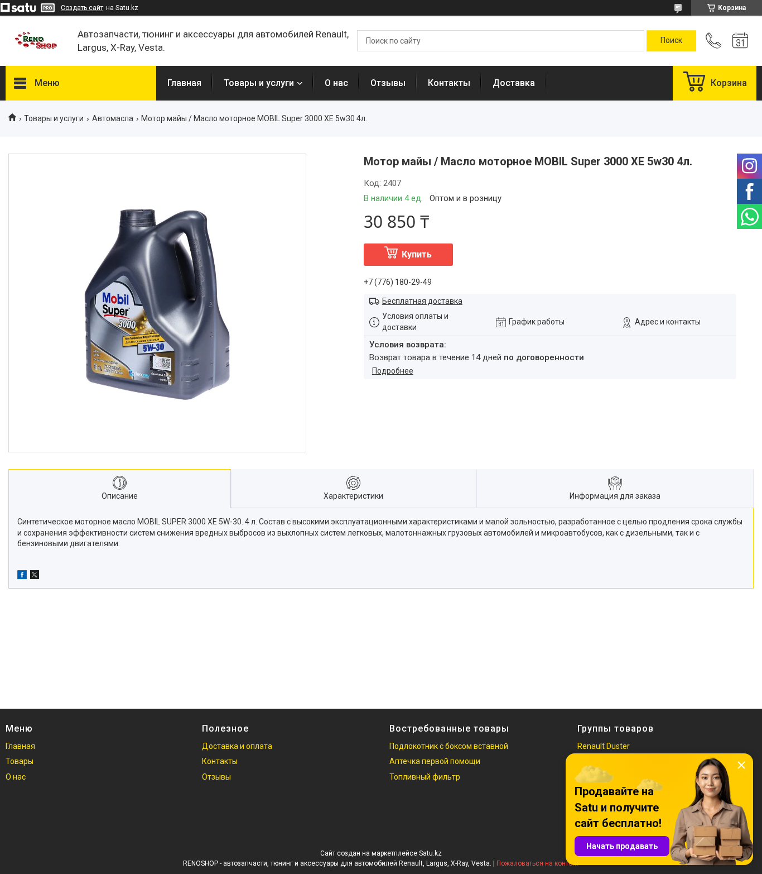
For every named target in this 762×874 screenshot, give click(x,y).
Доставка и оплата (237, 746)
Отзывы (388, 83)
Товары (19, 761)
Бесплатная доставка (422, 301)
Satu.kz (430, 853)
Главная (184, 83)
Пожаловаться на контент (537, 863)
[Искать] (671, 40)
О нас (336, 83)
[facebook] (22, 576)
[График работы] (740, 41)
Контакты (449, 83)
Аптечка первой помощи (434, 761)
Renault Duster (603, 746)
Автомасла (112, 118)
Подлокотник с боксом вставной (448, 746)
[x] (34, 576)
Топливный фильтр (424, 776)
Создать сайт (82, 8)
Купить (417, 254)
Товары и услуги (259, 83)
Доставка (514, 83)
